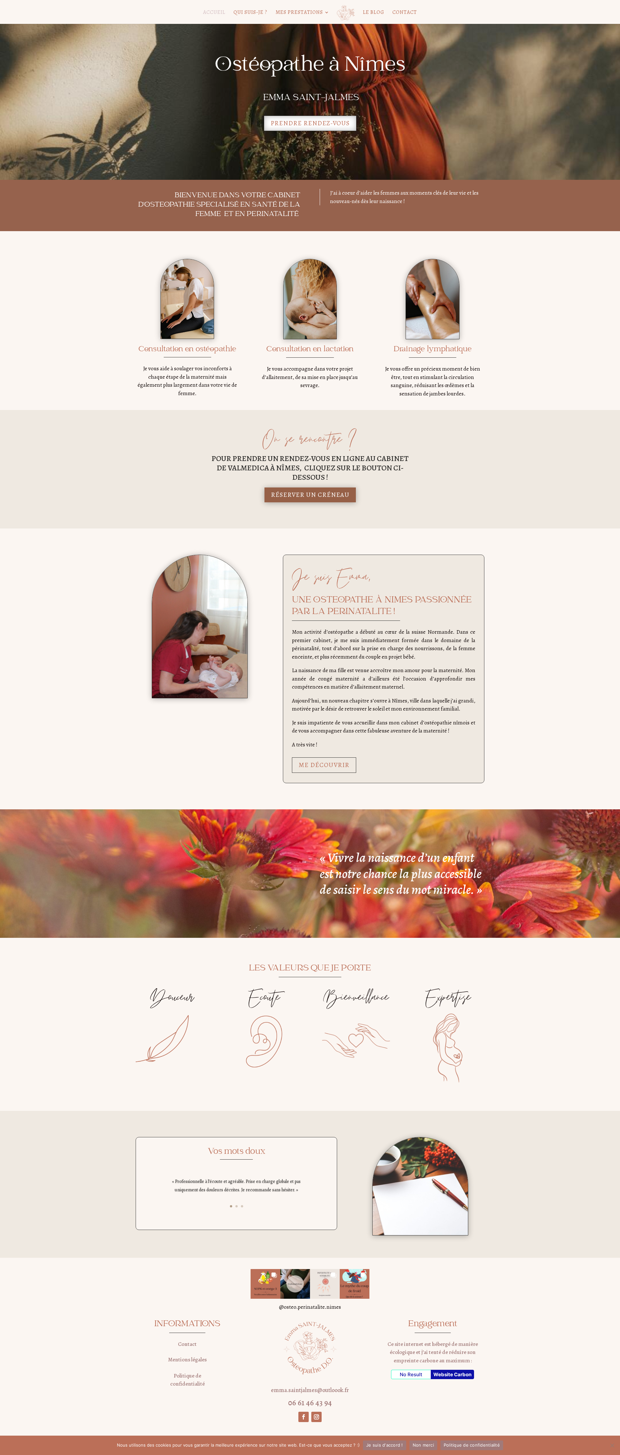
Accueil (214, 13)
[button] (265, 1284)
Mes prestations (299, 13)
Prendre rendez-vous (310, 123)
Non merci (423, 1445)
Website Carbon (452, 1374)
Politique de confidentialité (472, 1445)
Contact (404, 13)
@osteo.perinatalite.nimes (310, 1307)
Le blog (373, 13)
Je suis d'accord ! (384, 1445)
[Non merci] (612, 1445)
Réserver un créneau (310, 494)
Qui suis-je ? (250, 13)
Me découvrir (324, 765)
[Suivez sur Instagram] (316, 1417)
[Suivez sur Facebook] (303, 1417)
